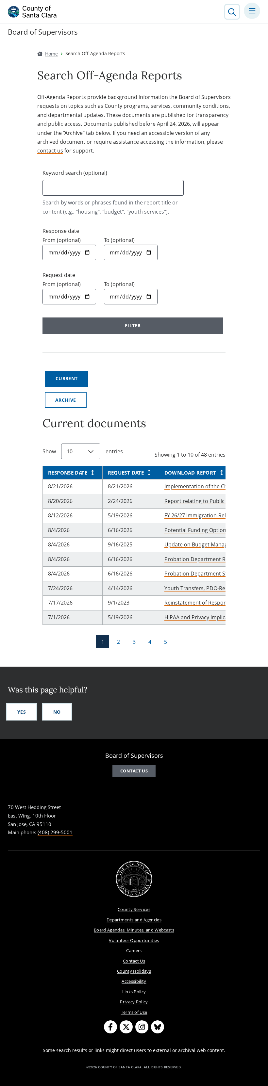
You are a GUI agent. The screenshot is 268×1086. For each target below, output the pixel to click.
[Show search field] (232, 12)
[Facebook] (110, 1026)
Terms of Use (134, 1012)
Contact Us (134, 961)
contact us (50, 150)
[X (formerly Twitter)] (126, 1026)
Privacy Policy (134, 1002)
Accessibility (134, 981)
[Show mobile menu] (252, 11)
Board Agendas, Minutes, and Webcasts (134, 930)
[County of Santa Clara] (32, 12)
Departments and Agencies (134, 920)
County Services (134, 909)
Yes (21, 712)
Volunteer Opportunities (134, 940)
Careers (134, 950)
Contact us (134, 771)
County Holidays (134, 971)
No (57, 712)
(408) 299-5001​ (55, 832)
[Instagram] (141, 1026)
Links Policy (134, 992)
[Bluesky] (157, 1026)
